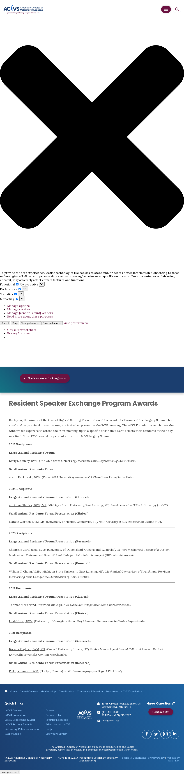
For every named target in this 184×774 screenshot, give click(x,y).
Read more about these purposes (30, 316)
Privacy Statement (20, 333)
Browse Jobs (53, 715)
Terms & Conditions (134, 757)
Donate (50, 710)
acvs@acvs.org (110, 720)
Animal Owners (29, 691)
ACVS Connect (14, 710)
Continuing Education (90, 691)
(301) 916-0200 (110, 712)
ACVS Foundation (131, 691)
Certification (66, 691)
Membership (48, 691)
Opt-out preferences (21, 329)
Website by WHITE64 (173, 759)
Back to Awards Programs (46, 378)
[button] (92, 137)
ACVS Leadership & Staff (20, 719)
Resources (112, 691)
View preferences (30, 323)
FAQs (49, 729)
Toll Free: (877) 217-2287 (116, 715)
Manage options (18, 305)
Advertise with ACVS (58, 724)
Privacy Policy (156, 757)
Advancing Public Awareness (22, 729)
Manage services (18, 309)
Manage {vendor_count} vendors (30, 313)
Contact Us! (160, 712)
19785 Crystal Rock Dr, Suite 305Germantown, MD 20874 (121, 705)
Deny (15, 323)
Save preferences (52, 323)
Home (13, 691)
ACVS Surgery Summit (18, 724)
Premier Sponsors (57, 719)
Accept (5, 323)
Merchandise (13, 733)
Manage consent (10, 772)
